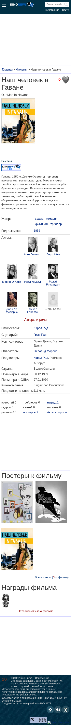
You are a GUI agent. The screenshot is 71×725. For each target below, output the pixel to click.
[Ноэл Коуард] (32, 272)
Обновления (42, 678)
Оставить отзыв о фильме (35, 611)
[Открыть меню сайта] (4, 5)
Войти (65, 10)
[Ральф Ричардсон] (53, 272)
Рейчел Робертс (32, 310)
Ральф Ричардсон (53, 283)
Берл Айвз (53, 254)
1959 (37, 230)
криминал (41, 224)
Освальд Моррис (45, 351)
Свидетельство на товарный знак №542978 (26, 703)
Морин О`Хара (11, 281)
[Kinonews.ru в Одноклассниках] (65, 709)
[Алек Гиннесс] (32, 245)
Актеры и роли (35, 320)
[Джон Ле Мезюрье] (12, 300)
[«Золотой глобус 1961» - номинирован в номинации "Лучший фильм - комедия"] (5, 601)
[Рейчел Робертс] (32, 300)
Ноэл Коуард (32, 281)
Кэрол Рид (41, 328)
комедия (51, 218)
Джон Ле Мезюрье (12, 310)
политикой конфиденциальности (20, 692)
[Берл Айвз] (53, 245)
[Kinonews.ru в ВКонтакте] (58, 709)
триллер (56, 224)
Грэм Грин (40, 334)
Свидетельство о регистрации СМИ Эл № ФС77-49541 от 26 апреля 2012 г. (34, 699)
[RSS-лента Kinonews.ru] (50, 709)
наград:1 (53, 402)
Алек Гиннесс (32, 254)
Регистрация (52, 10)
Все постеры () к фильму (52, 577)
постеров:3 (30, 412)
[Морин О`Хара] (12, 272)
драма (39, 218)
